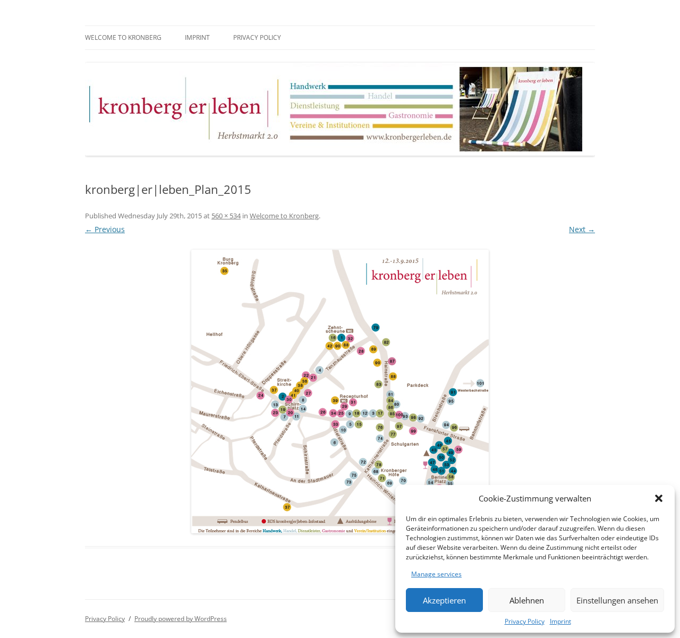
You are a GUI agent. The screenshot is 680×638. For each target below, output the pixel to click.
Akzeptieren (444, 600)
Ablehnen (526, 600)
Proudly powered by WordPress (180, 618)
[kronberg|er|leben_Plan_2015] (340, 391)
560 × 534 (226, 215)
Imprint (560, 621)
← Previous (105, 229)
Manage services (436, 574)
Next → (582, 229)
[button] (658, 498)
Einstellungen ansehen (617, 600)
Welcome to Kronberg (123, 37)
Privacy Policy (525, 621)
